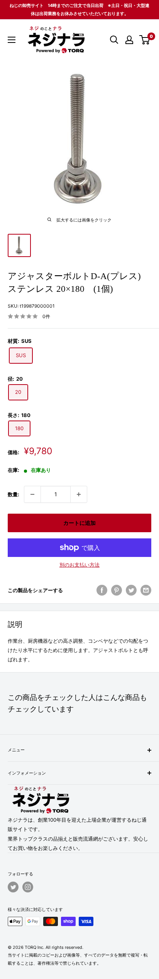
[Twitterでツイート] (131, 590)
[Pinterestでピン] (116, 590)
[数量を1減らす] (32, 494)
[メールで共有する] (145, 590)
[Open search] (114, 40)
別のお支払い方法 (79, 565)
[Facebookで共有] (101, 590)
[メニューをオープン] (11, 40)
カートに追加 (79, 522)
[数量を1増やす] (79, 494)
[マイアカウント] (129, 40)
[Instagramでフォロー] (27, 887)
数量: (13, 494)
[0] (145, 39)
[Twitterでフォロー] (13, 887)
